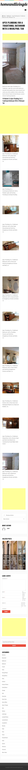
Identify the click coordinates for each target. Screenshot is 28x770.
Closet (3, 666)
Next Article (6, 519)
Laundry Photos (5, 717)
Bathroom (9, 16)
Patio (3, 728)
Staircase (4, 746)
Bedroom (4, 663)
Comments (4, 578)
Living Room (4, 723)
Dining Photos (5, 672)
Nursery (3, 725)
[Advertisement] (14, 120)
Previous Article (9, 515)
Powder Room (5, 737)
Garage (3, 690)
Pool (3, 731)
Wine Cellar (4, 752)
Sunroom (4, 749)
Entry (3, 678)
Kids (3, 708)
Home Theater (5, 705)
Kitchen (3, 711)
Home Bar (4, 696)
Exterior (3, 681)
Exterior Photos (5, 684)
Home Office (4, 702)
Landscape (4, 714)
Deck (3, 669)
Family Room (4, 687)
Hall (3, 693)
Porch (3, 734)
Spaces (3, 743)
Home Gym (4, 699)
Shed (3, 740)
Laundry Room (5, 720)
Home (4, 16)
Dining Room (4, 675)
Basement (4, 658)
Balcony (3, 655)
